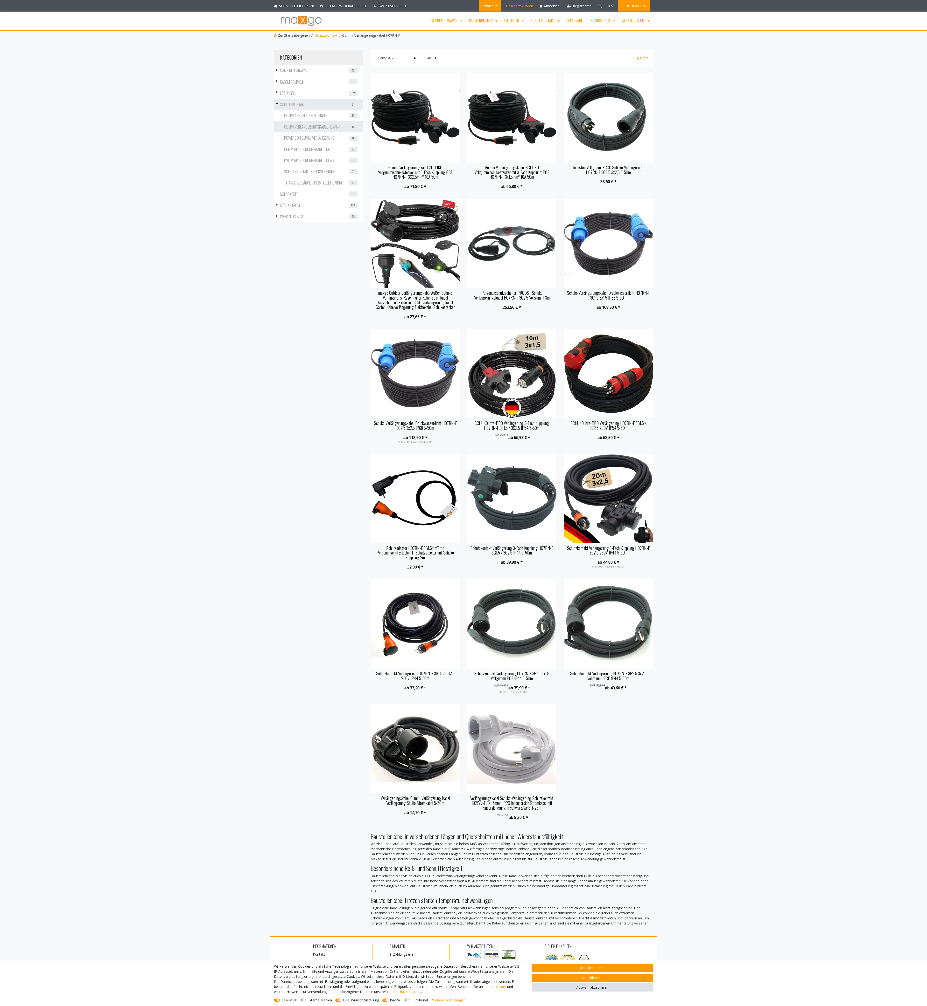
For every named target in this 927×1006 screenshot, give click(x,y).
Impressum (497, 986)
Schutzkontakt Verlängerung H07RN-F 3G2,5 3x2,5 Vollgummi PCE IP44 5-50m (608, 676)
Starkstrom (601, 21)
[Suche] (599, 6)
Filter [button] (644, 58)
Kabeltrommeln (481, 21)
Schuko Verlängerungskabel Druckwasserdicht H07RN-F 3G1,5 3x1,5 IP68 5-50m (608, 295)
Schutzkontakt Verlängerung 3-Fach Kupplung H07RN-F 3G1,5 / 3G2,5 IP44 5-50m (512, 550)
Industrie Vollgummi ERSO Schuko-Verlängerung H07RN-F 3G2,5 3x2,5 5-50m (608, 170)
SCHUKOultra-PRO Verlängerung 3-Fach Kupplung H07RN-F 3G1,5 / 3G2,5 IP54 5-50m (512, 426)
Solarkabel (575, 21)
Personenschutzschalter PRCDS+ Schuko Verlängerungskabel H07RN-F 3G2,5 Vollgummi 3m (512, 295)
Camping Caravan (444, 21)
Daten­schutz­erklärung (404, 991)
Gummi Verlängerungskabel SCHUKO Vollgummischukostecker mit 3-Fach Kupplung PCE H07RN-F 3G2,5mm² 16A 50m (415, 172)
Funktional (420, 1000)
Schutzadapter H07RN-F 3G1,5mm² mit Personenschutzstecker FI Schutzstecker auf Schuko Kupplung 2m (415, 553)
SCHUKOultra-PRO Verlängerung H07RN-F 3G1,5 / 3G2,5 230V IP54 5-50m (608, 426)
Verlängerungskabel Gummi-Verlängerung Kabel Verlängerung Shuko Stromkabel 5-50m (415, 801)
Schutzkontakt (543, 21)
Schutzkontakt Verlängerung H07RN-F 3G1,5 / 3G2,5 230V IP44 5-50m (415, 676)
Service (488, 6)
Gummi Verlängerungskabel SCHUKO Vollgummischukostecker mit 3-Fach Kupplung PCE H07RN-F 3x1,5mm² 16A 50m (512, 172)
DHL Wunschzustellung (361, 1000)
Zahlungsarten (404, 954)
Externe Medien (320, 1000)
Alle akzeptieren (592, 967)
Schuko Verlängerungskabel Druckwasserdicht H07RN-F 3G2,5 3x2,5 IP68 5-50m (415, 426)
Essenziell (289, 1000)
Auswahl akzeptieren (592, 987)
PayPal (395, 1000)
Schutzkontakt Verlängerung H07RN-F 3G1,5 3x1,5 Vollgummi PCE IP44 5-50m (511, 676)
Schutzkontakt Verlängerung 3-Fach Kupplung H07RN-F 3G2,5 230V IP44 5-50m (608, 550)
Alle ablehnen (592, 977)
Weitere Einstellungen (449, 1000)
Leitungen (512, 21)
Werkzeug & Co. (634, 21)
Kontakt (319, 954)
